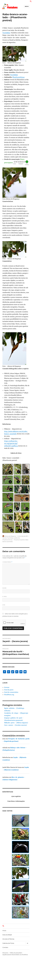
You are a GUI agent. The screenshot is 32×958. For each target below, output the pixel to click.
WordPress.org (9, 694)
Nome (4, 588)
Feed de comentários (11, 692)
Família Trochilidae (7, 538)
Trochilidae (6, 33)
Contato (5, 947)
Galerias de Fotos (8, 943)
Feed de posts (8, 690)
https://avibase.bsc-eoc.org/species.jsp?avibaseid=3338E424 (11, 443)
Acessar (6, 687)
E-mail (4, 596)
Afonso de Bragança (10, 536)
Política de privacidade (16, 953)
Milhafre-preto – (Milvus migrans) (16, 723)
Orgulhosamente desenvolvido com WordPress (15, 954)
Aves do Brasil (7, 935)
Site (3, 605)
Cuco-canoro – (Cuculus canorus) (15, 725)
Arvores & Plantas (8, 939)
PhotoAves (5, 953)
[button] (31, 1)
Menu (27, 6)
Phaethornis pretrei (19, 539)
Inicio (4, 930)
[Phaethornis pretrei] (16, 54)
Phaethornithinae (18, 77)
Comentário (7, 562)
